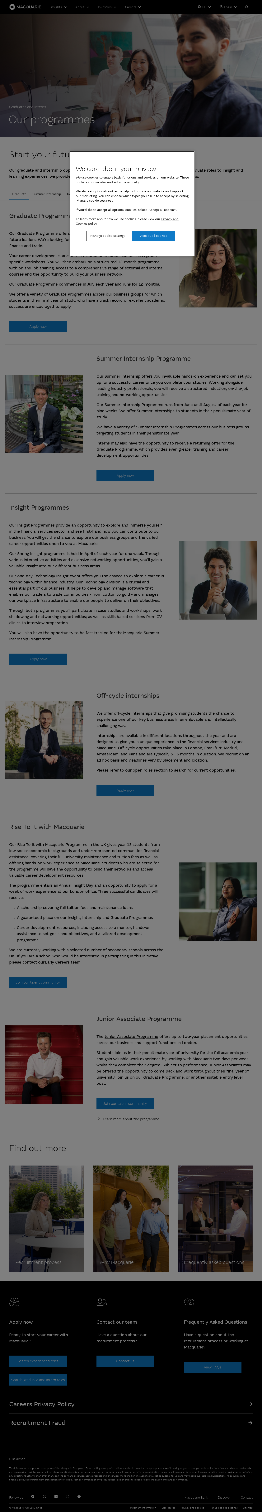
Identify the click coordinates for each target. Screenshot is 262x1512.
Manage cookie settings (107, 236)
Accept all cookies (153, 236)
